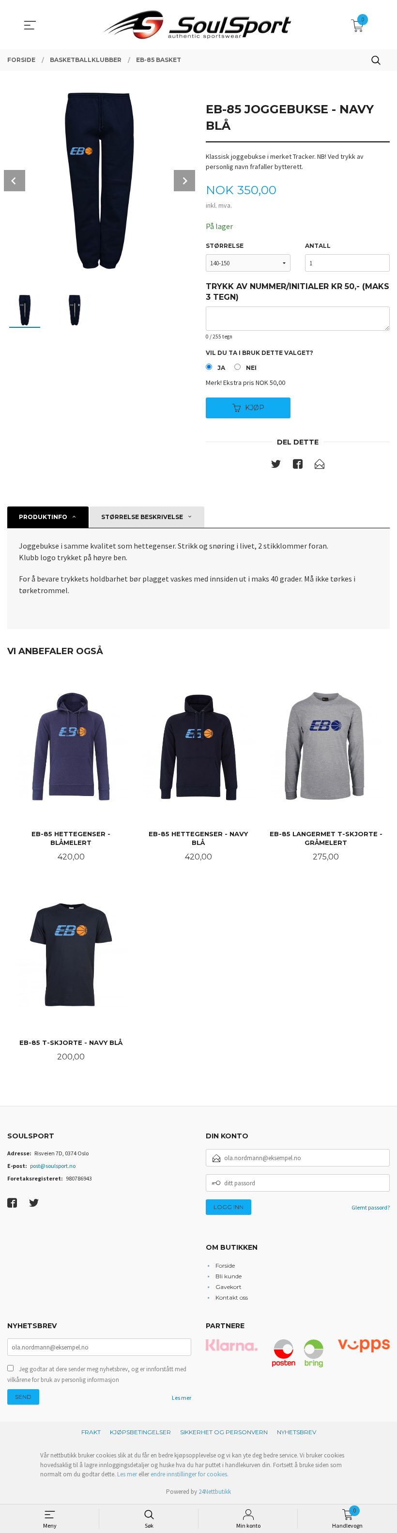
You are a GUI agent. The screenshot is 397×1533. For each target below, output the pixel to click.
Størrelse (225, 245)
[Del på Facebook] (297, 465)
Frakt (91, 1432)
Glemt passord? (370, 1207)
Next (184, 180)
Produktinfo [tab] (43, 517)
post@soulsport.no (53, 1165)
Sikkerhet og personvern (224, 1432)
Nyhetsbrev (296, 1432)
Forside (225, 1265)
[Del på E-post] (319, 465)
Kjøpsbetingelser (140, 1432)
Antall (318, 245)
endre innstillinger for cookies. (190, 1474)
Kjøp (254, 407)
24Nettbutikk (214, 1491)
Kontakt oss (231, 1297)
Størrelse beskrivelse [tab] (142, 517)
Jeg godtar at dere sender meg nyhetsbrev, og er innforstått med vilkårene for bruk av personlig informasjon (96, 1374)
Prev (14, 180)
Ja (221, 367)
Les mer (181, 1397)
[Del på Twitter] (276, 465)
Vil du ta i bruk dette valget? (259, 352)
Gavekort (228, 1286)
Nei (251, 367)
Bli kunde (228, 1276)
